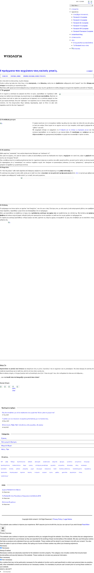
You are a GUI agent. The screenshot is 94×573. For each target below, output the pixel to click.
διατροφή (86, 461)
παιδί (55, 468)
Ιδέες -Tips (5, 449)
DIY (2, 461)
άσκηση (30, 461)
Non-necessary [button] (5, 557)
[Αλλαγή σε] (76, 48)
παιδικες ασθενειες (64, 468)
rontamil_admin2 (15, 76)
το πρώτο (37, 472)
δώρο (24, 465)
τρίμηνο (44, 472)
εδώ (77, 173)
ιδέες (76, 465)
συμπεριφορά (14, 472)
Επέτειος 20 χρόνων (9, 502)
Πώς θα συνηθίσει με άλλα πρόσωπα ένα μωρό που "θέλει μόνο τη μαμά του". (28, 412)
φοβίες (37, 76)
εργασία (53, 465)
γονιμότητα (78, 461)
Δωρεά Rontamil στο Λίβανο (11, 490)
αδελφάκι (37, 461)
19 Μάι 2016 (5, 76)
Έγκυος (4, 438)
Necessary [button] (3, 546)
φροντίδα (64, 472)
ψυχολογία (42, 76)
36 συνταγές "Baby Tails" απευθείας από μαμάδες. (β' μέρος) (22, 425)
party (7, 461)
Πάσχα (13, 461)
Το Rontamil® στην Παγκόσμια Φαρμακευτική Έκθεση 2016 (21, 496)
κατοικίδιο (3, 468)
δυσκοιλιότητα (16, 465)
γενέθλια (69, 461)
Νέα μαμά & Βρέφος (9, 442)
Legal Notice (68, 519)
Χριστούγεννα (21, 461)
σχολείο (22, 472)
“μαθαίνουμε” (4, 476)
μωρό (32, 468)
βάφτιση (55, 461)
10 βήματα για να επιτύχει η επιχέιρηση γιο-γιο (74, 130)
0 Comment (90, 71)
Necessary (5, 548)
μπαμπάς (25, 76)
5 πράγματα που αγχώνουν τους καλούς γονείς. (28, 70)
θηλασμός (70, 465)
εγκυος (31, 465)
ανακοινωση (46, 461)
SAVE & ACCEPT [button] (6, 569)
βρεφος (62, 461)
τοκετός (30, 472)
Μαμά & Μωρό (6, 446)
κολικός (11, 468)
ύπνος (80, 472)
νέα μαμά (32, 76)
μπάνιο (18, 468)
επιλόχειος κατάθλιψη (41, 465)
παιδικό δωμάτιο (77, 468)
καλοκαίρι (84, 465)
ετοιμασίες (61, 465)
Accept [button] (79, 524)
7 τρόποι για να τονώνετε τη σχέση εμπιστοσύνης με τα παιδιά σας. (25, 419)
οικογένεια (48, 468)
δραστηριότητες (5, 465)
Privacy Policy (57, 519)
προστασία (4, 472)
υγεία (51, 472)
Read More (85, 524)
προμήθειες (88, 468)
